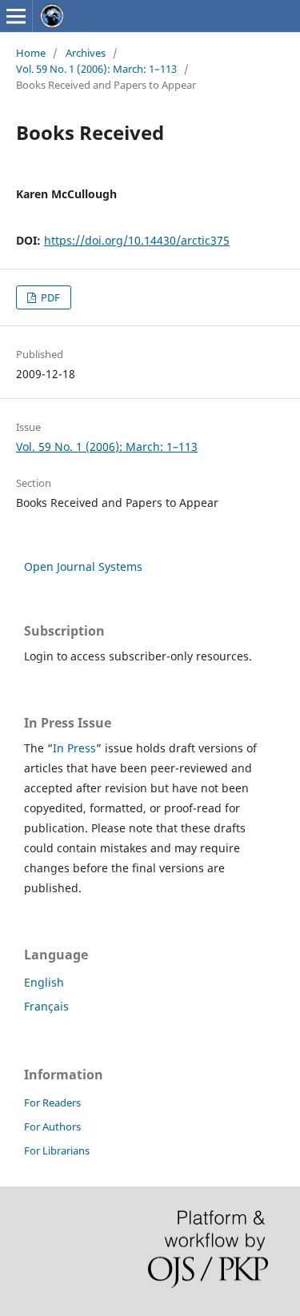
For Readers (52, 1102)
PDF (49, 297)
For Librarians (57, 1150)
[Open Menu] (16, 16)
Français (46, 1006)
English (44, 982)
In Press (74, 748)
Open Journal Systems (83, 566)
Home (31, 53)
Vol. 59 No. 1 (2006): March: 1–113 (96, 69)
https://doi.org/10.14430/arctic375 (137, 240)
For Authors (52, 1126)
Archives (86, 53)
